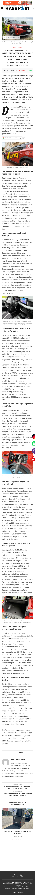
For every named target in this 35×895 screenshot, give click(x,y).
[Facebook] (13, 875)
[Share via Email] (22, 752)
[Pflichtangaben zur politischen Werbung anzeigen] (26, 5)
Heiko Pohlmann (14, 65)
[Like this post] (13, 752)
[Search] (33, 8)
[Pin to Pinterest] (20, 752)
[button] (3, 823)
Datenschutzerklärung (8, 883)
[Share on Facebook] (16, 752)
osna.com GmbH (18, 882)
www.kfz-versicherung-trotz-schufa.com (20, 888)
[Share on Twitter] (18, 752)
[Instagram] (21, 875)
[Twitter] (17, 875)
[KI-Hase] (4, 37)
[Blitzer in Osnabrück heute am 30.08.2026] (17, 818)
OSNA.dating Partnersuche (9, 886)
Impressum (26, 882)
